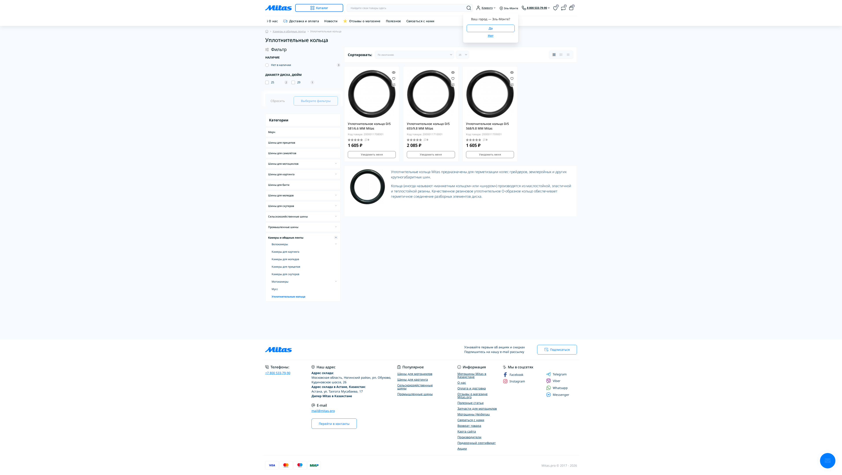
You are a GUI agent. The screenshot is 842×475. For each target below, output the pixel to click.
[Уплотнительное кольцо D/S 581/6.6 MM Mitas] (372, 94)
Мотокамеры (280, 281)
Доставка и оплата (304, 21)
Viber (556, 381)
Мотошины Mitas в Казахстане (471, 375)
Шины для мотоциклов (283, 164)
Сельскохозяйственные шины (288, 216)
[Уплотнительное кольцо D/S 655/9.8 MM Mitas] (431, 94)
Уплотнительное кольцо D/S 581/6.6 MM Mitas (369, 126)
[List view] (561, 55)
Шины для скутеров (281, 206)
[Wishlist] (393, 78)
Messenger (561, 395)
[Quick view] (393, 72)
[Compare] (393, 84)
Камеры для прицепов (286, 267)
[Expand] (336, 163)
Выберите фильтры (316, 101)
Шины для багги (278, 185)
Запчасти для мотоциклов (477, 408)
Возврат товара (469, 426)
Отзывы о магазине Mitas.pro (472, 395)
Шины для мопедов (281, 195)
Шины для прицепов (281, 142)
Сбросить (278, 101)
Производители (469, 437)
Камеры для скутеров (285, 274)
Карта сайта (466, 431)
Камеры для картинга (285, 252)
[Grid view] (554, 55)
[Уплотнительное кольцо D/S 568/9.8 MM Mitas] (490, 94)
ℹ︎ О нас (272, 21)
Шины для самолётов (282, 153)
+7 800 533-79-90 (277, 373)
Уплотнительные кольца (288, 296)
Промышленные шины (283, 227)
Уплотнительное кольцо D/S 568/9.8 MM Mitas (487, 126)
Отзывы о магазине (365, 21)
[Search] (469, 8)
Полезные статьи (470, 403)
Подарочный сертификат (476, 443)
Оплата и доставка (471, 388)
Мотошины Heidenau (473, 414)
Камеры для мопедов (285, 259)
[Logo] (278, 8)
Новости (331, 21)
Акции (462, 448)
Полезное (393, 21)
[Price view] (568, 55)
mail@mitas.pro (323, 411)
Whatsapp (560, 388)
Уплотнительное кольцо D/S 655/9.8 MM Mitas (428, 126)
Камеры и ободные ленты (289, 31)
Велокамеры (280, 244)
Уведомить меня (372, 154)
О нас (461, 382)
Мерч (271, 132)
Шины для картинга (281, 174)
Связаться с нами (420, 21)
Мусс (275, 289)
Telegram (560, 374)
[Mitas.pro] (341, 349)
